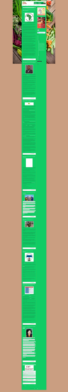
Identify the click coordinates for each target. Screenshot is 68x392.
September (39, 42)
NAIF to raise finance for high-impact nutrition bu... (41, 44)
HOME (23, 5)
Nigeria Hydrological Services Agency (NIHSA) (26, 294)
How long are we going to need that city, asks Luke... (41, 45)
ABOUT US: (26, 5)
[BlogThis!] (32, 153)
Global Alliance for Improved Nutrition (32, 110)
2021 (38, 38)
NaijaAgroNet (24, 12)
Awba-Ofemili (25, 190)
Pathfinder (29, 98)
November (39, 41)
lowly (26, 98)
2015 (38, 57)
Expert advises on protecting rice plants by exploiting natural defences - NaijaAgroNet (29, 327)
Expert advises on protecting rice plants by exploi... (41, 48)
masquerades (28, 190)
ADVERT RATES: (38, 5)
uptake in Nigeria (31, 98)
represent (23, 122)
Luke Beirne (30, 201)
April (38, 53)
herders (25, 248)
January (38, 55)
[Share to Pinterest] (33, 153)
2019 (38, 39)
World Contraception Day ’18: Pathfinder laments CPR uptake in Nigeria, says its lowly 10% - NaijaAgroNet (29, 62)
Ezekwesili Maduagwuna (33, 182)
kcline (34, 388)
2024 (38, 36)
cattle (24, 248)
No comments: (29, 153)
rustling (30, 248)
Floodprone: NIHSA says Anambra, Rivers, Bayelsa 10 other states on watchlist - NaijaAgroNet (29, 284)
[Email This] (31, 153)
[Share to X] (32, 153)
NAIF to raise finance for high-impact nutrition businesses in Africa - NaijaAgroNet (28, 100)
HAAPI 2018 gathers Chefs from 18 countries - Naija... (41, 50)
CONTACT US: (34, 5)
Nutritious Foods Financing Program (32, 135)
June (38, 52)
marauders (26, 190)
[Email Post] (30, 153)
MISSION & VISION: (30, 5)
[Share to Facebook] (33, 153)
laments (25, 98)
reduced (29, 248)
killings (26, 248)
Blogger (37, 388)
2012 (38, 59)
